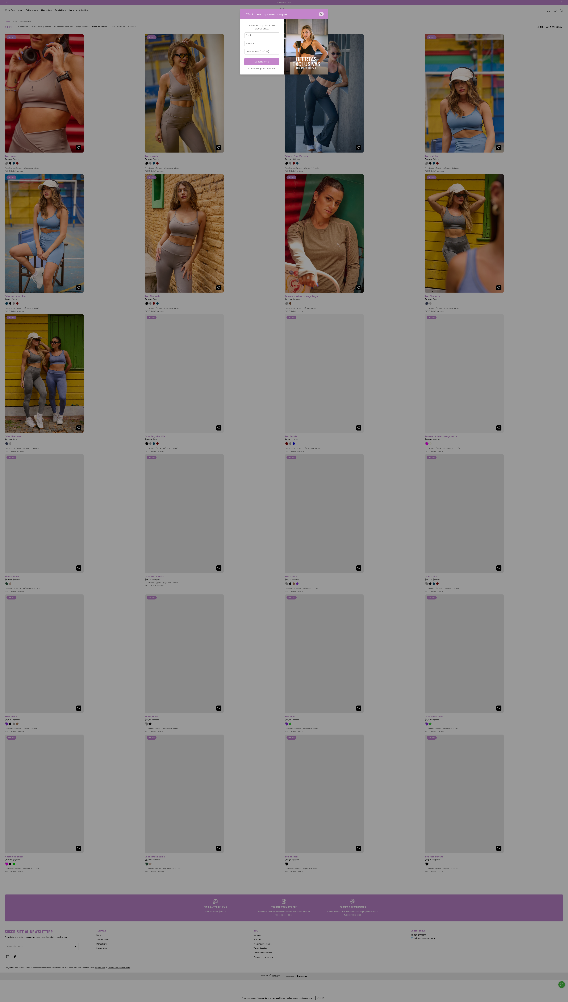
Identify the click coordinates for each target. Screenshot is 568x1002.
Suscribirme (262, 61)
